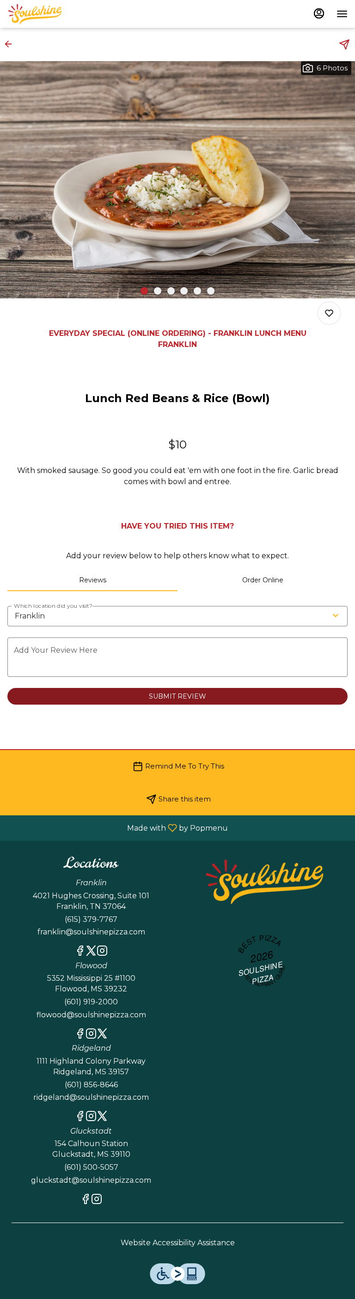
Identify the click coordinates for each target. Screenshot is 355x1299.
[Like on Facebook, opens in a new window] (80, 952)
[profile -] (318, 13)
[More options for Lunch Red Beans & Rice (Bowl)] (329, 313)
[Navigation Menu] (342, 14)
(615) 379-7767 (91, 919)
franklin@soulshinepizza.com (91, 931)
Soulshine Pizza (264, 881)
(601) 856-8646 (91, 1084)
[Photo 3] (171, 291)
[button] (11, 44)
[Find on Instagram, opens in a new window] (102, 952)
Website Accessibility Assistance (178, 1242)
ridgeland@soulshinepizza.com (91, 1097)
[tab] (92, 580)
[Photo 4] (184, 291)
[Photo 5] (197, 291)
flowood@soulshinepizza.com (91, 1014)
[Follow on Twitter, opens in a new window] (91, 952)
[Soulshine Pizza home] (49, 13)
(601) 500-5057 (91, 1167)
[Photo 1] (144, 291)
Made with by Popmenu (117, 827)
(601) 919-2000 (91, 1001)
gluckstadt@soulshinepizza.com (91, 1180)
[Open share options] (344, 44)
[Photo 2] (157, 291)
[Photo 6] (210, 291)
